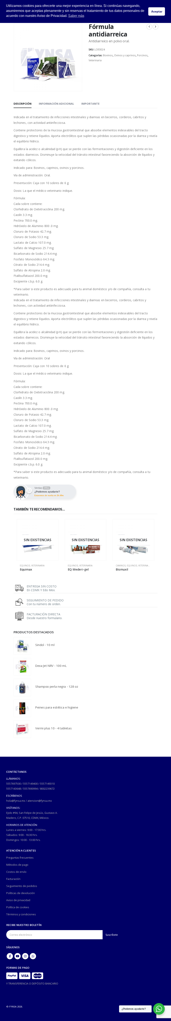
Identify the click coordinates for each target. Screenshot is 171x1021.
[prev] (149, 27)
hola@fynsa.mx (15, 801)
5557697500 (13, 783)
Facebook (10, 956)
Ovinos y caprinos (125, 55)
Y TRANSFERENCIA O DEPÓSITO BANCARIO (32, 983)
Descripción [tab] (22, 103)
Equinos (25, 565)
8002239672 (47, 788)
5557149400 (30, 783)
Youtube (17, 956)
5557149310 (47, 783)
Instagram (25, 956)
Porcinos (142, 55)
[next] (155, 27)
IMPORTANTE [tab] (90, 103)
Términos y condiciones (21, 914)
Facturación (13, 879)
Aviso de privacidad (18, 900)
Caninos (121, 565)
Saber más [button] (76, 16)
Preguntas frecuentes (20, 857)
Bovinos (108, 55)
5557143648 (13, 788)
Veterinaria (95, 60)
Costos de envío (16, 872)
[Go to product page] (22, 646)
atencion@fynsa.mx (40, 801)
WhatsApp (33, 956)
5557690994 (30, 788)
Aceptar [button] (156, 11)
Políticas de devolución (20, 893)
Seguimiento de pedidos (21, 886)
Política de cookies (17, 907)
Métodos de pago (17, 865)
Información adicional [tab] (56, 103)
